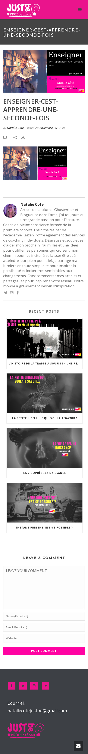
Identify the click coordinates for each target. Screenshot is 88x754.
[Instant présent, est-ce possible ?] (44, 503)
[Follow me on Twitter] (5, 293)
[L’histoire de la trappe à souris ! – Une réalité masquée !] (44, 338)
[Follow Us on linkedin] (23, 686)
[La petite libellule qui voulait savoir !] (44, 393)
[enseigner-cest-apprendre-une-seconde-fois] (44, 71)
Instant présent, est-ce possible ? (44, 527)
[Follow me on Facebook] (17, 293)
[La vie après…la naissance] (44, 448)
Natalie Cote (15, 128)
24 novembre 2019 (47, 128)
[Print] (25, 137)
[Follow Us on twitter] (45, 686)
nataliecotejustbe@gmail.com (37, 711)
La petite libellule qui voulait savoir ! (44, 418)
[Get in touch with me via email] (11, 293)
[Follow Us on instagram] (34, 686)
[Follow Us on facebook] (11, 686)
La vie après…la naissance (44, 473)
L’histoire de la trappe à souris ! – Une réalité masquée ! (45, 363)
